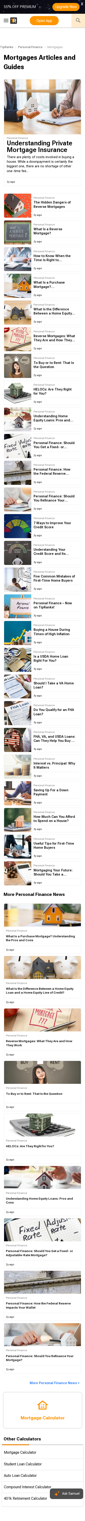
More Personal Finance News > (55, 1383)
